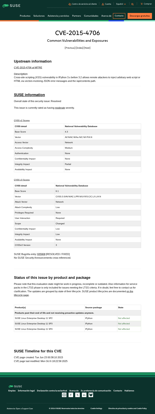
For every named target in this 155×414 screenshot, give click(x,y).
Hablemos (129, 390)
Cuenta (108, 4)
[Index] (79, 47)
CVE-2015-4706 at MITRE (28, 67)
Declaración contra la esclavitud (52, 390)
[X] (77, 395)
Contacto (119, 15)
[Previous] (70, 47)
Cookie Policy (142, 408)
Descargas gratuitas (140, 15)
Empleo (12, 390)
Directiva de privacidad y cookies (120, 408)
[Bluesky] (91, 395)
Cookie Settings (96, 408)
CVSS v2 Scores (22, 120)
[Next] (87, 47)
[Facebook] (71, 395)
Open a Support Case (24, 409)
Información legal (26, 390)
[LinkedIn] (84, 395)
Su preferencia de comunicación (96, 390)
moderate (60, 108)
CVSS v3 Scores (22, 180)
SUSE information (29, 95)
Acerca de (74, 390)
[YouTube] (64, 395)
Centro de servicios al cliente (84, 4)
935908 (41, 254)
